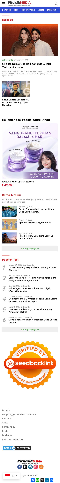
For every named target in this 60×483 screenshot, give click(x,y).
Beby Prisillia (15, 71)
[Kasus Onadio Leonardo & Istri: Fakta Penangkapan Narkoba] (16, 89)
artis (4, 60)
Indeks (5, 431)
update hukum (8, 75)
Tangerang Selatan (44, 73)
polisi (19, 73)
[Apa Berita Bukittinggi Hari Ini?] (9, 224)
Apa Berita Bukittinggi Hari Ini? (35, 222)
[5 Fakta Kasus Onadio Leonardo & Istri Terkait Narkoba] (30, 40)
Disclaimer (7, 435)
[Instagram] (35, 467)
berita (10, 60)
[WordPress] (30, 467)
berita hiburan (26, 71)
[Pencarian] (56, 3)
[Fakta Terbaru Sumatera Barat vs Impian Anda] (9, 237)
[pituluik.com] (19, 3)
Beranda (6, 410)
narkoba (53, 71)
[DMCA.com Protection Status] (16, 447)
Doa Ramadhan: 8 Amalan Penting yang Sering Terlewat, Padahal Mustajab (33, 300)
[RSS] (41, 467)
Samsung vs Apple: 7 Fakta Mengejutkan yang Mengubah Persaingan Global (33, 279)
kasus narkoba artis (41, 71)
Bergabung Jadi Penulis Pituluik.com (19, 414)
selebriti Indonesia (29, 73)
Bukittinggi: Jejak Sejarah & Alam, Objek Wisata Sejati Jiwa (30, 289)
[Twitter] (25, 467)
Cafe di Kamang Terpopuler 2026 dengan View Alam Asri (33, 268)
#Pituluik (5, 71)
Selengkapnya (29, 248)
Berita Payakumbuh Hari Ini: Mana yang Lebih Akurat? (36, 210)
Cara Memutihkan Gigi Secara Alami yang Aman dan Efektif (30, 310)
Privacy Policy (8, 426)
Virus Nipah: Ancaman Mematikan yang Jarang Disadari (33, 321)
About (5, 422)
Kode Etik (6, 418)
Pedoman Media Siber (12, 439)
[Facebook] (19, 467)
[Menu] (4, 3)
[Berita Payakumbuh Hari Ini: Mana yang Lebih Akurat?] (9, 211)
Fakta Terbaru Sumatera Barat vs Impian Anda (36, 237)
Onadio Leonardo (9, 73)
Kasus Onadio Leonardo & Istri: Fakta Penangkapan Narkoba (15, 102)
